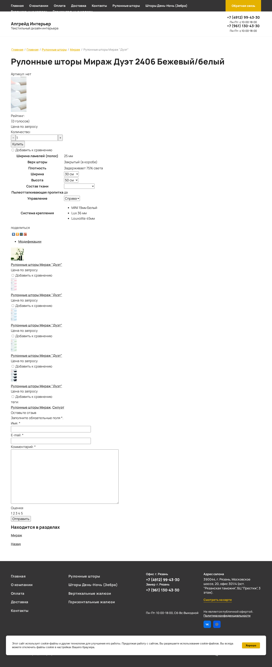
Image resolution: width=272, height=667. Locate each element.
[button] (243, 5)
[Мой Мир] (21, 233)
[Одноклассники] (17, 233)
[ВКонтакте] (14, 233)
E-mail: (17, 435)
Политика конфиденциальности (227, 616)
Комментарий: (23, 446)
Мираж (16, 535)
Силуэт (58, 407)
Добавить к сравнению (33, 150)
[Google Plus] (25, 233)
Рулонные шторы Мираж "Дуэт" (36, 264)
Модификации (29, 241)
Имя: (15, 423)
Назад (16, 544)
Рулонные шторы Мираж (31, 407)
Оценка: (17, 508)
